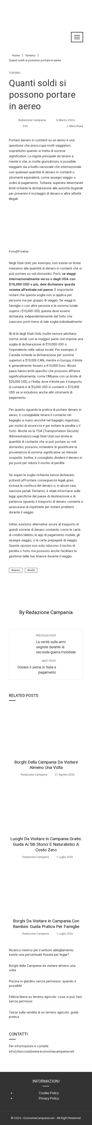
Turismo (15, 73)
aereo (16, 570)
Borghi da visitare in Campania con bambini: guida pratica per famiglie (46, 923)
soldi (32, 570)
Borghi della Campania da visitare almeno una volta (46, 765)
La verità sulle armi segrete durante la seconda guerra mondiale (56, 644)
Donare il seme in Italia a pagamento (36, 666)
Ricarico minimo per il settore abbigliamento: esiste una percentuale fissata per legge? (41, 952)
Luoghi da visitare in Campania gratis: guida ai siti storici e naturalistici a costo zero (46, 844)
